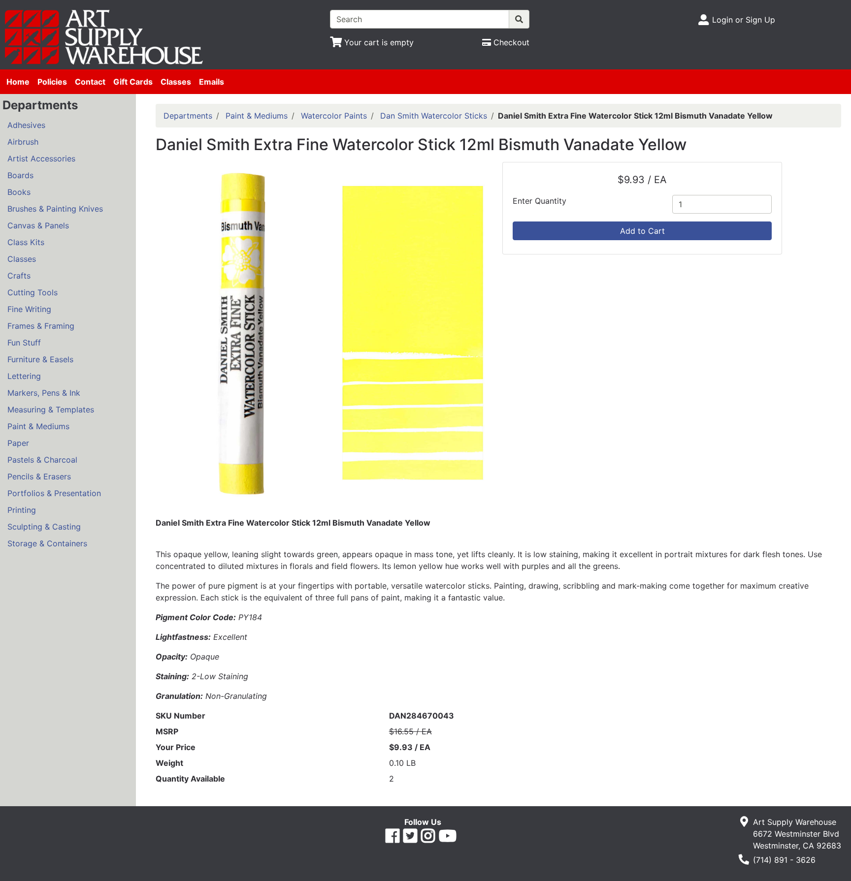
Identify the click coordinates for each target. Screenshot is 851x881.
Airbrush (22, 142)
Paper (18, 443)
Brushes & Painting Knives (55, 209)
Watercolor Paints (334, 116)
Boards (20, 175)
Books (19, 192)
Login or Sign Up (743, 20)
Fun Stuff (24, 342)
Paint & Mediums (38, 426)
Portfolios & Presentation (54, 493)
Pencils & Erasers (39, 476)
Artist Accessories (41, 158)
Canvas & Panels (38, 225)
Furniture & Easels (40, 359)
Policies (52, 82)
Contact (90, 82)
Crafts (19, 276)
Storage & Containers (47, 543)
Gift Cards (133, 82)
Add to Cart (642, 231)
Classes (176, 82)
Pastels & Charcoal (42, 460)
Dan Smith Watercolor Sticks (433, 116)
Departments (188, 116)
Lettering (24, 376)
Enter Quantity (539, 201)
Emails (211, 82)
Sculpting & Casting (44, 527)
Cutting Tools (32, 292)
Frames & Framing (40, 326)
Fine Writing (29, 309)
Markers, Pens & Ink (43, 393)
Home (18, 82)
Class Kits (25, 242)
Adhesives (26, 125)
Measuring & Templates (50, 409)
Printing (21, 510)
